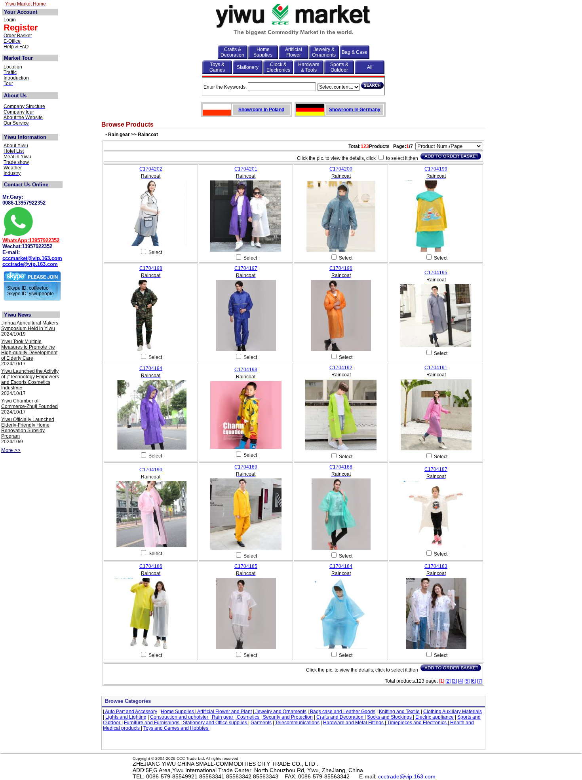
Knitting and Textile (399, 711)
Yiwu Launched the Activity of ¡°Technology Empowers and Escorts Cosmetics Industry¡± (30, 379)
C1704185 (245, 566)
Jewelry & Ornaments (324, 52)
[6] (473, 681)
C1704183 (435, 566)
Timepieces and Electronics (417, 722)
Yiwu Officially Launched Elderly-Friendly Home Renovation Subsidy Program (27, 428)
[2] (448, 681)
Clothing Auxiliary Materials (452, 711)
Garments (261, 722)
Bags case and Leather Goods (342, 711)
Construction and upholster (179, 717)
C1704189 (245, 467)
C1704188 (340, 467)
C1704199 (435, 169)
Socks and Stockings (390, 717)
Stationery (248, 67)
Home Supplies (262, 52)
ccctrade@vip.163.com (30, 264)
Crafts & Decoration (232, 52)
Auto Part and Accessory (130, 711)
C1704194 (150, 368)
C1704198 (150, 268)
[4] (460, 681)
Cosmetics (248, 717)
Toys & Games (217, 67)
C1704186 (150, 566)
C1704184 (340, 566)
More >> (11, 450)
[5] (467, 681)
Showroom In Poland (261, 109)
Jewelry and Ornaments (280, 711)
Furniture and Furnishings (152, 722)
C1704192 (340, 367)
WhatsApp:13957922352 (30, 240)
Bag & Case (354, 52)
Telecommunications (297, 722)
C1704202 (150, 169)
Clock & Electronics (278, 67)
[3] (454, 681)
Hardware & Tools (309, 67)
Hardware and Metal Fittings (354, 722)
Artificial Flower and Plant (224, 711)
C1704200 (340, 169)
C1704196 (340, 268)
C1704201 (245, 169)
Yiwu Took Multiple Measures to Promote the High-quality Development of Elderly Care (29, 350)
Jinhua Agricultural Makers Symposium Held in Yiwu (29, 325)
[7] (479, 681)
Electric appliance (434, 717)
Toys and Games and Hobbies (176, 728)
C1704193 (245, 369)
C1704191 (435, 367)
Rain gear (222, 717)
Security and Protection (287, 717)
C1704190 (150, 470)
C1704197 (245, 268)
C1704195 (435, 272)
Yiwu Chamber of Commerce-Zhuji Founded (29, 403)
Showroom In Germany (354, 109)
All (370, 67)
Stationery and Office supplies (215, 722)
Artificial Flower (293, 52)
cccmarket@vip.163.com (32, 258)
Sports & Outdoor (339, 67)
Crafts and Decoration (340, 717)
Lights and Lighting (125, 717)
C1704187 (435, 469)
